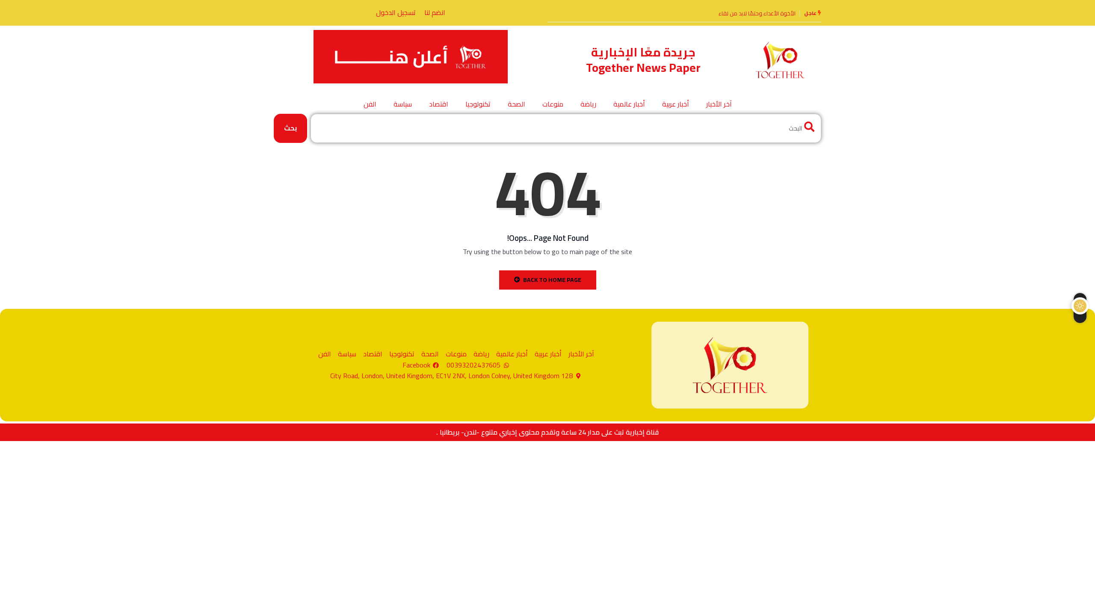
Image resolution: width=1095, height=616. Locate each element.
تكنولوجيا (478, 104)
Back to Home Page (552, 279)
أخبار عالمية (629, 104)
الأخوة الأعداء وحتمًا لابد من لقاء (757, 13)
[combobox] (566, 128)
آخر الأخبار (719, 104)
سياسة (403, 104)
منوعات (552, 104)
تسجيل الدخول (396, 12)
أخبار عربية (675, 104)
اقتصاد (438, 104)
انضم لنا (434, 12)
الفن (370, 104)
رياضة (588, 104)
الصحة (516, 104)
